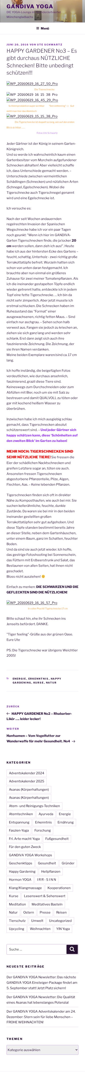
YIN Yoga (63, 929)
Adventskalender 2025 (26, 781)
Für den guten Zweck (25, 847)
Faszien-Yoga (19, 830)
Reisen (61, 912)
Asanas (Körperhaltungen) (29, 790)
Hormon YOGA (20, 880)
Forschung (42, 830)
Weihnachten (40, 929)
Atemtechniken (21, 814)
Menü (45, 28)
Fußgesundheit (57, 839)
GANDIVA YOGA (30, 6)
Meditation (17, 904)
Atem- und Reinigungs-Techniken (34, 806)
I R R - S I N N (46, 880)
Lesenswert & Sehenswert (44, 896)
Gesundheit (47, 863)
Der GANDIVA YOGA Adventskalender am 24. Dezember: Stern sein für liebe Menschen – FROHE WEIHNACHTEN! (41, 1017)
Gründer (68, 863)
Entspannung (19, 822)
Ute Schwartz (50, 44)
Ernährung (66, 822)
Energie (19, 678)
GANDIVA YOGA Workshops (30, 855)
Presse (45, 912)
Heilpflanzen (50, 872)
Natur (51, 682)
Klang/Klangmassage (25, 888)
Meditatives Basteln (47, 904)
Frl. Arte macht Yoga (24, 839)
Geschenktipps (20, 863)
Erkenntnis (38, 678)
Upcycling (16, 929)
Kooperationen (59, 888)
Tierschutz (17, 921)
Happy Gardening (22, 872)
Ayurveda (46, 814)
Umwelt (37, 921)
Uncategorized (60, 921)
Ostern (28, 912)
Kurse (38, 682)
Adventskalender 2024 (26, 773)
